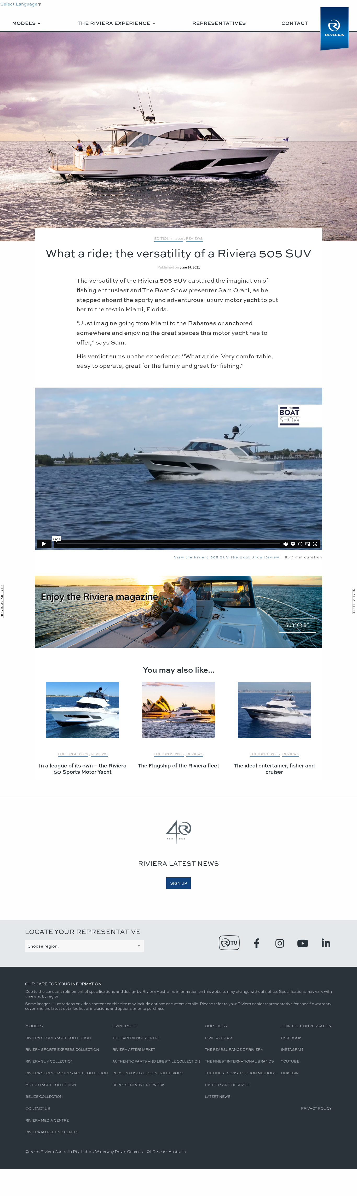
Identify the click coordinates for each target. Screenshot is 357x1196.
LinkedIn (290, 1072)
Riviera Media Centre (47, 1120)
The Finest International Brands (239, 1061)
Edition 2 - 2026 (169, 753)
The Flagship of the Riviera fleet (178, 765)
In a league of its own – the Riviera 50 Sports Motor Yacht (82, 768)
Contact (294, 23)
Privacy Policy (316, 1108)
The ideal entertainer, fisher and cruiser (274, 768)
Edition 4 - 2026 (73, 753)
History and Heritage (227, 1084)
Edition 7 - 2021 (168, 238)
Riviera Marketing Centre (52, 1131)
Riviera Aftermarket (133, 1049)
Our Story (216, 1025)
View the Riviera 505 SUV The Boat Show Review (226, 557)
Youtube (290, 1061)
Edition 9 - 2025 (265, 753)
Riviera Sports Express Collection (62, 1049)
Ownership (124, 1025)
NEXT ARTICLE (354, 601)
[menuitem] (27, 19)
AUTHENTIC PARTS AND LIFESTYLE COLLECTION (156, 1061)
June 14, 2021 (190, 267)
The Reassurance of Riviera (234, 1049)
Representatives (219, 23)
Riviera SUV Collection (49, 1061)
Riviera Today (219, 1037)
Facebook (291, 1037)
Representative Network (138, 1084)
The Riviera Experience (114, 23)
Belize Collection (44, 1096)
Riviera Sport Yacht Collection (58, 1037)
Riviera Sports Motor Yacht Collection (66, 1072)
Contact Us (37, 1108)
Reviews (194, 238)
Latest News (218, 1096)
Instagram (292, 1049)
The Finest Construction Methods (241, 1072)
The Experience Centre (136, 1037)
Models (24, 23)
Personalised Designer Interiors (147, 1072)
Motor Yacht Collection (50, 1084)
